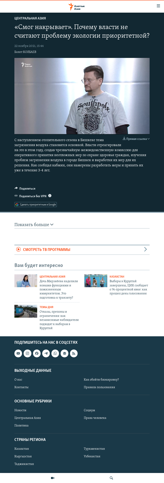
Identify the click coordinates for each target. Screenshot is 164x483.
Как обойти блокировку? (101, 379)
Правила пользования (99, 387)
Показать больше (32, 225)
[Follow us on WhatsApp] (55, 353)
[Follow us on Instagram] (27, 353)
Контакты (21, 387)
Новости (20, 410)
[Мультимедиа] (53, 478)
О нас (18, 379)
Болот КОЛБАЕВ (25, 52)
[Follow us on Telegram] (46, 353)
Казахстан (117, 276)
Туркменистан (94, 449)
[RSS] (74, 353)
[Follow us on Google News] (64, 353)
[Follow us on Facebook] (37, 353)
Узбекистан (92, 456)
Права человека (95, 418)
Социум (89, 410)
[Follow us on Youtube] (18, 353)
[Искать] (111, 478)
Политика (21, 425)
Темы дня (46, 307)
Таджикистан (24, 464)
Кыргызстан (23, 456)
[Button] (25, 189)
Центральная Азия (30, 18)
